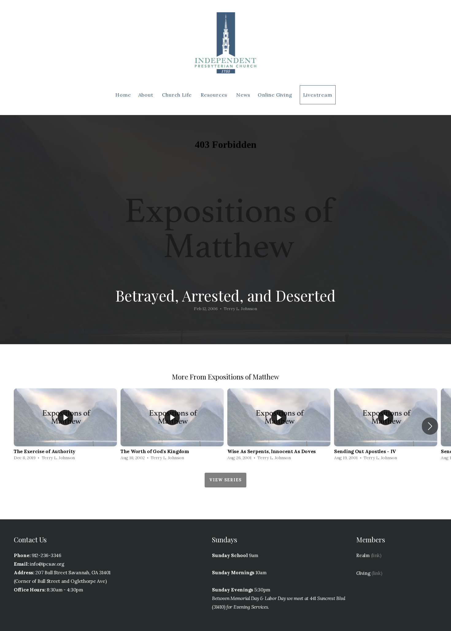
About (146, 95)
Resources (215, 95)
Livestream (317, 95)
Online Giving (275, 95)
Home (123, 95)
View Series (225, 480)
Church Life (177, 95)
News (243, 95)
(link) (376, 555)
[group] (65, 426)
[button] (430, 426)
